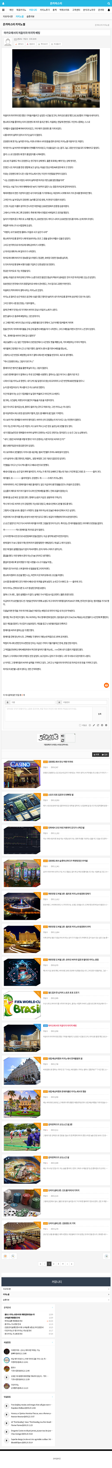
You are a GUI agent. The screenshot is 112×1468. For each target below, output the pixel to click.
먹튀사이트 (64, 9)
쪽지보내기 (44, 44)
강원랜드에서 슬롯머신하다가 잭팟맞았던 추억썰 (66, 860)
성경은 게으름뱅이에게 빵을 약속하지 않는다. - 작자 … (29, 1376)
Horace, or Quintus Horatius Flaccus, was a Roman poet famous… (32, 1413)
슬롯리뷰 (30, 16)
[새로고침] (98, 725)
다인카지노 (15, 1384)
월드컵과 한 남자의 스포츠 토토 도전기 (61, 992)
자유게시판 (8, 16)
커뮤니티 (33, 9)
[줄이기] (106, 725)
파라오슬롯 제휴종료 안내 (13, 1321)
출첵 (55, 9)
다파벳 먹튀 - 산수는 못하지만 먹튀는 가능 (25, 1350)
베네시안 (35, 465)
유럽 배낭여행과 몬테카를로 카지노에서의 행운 (65, 1091)
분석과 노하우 (89, 9)
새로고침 (62, 740)
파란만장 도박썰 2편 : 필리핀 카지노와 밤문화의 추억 (67, 926)
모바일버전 (57, 1458)
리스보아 (33, 387)
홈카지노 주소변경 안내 (12, 1324)
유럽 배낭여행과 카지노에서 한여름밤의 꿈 (63, 1058)
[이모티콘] (90, 725)
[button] (96, 754)
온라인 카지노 (60, 141)
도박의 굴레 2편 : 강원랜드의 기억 (59, 1223)
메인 (11, 9)
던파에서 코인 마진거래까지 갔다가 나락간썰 (64, 827)
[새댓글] (94, 725)
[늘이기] (102, 725)
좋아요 (20, 44)
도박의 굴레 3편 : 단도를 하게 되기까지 (61, 1190)
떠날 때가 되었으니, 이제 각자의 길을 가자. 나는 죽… (29, 1359)
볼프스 (13, 1367)
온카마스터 (103, 9)
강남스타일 (25, 322)
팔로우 (32, 44)
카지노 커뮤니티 (30, 141)
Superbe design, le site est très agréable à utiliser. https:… (32, 1439)
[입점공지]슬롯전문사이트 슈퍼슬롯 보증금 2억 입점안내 (23, 1327)
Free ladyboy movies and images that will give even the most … (32, 1404)
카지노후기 (45, 9)
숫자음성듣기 (62, 736)
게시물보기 (57, 44)
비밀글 (84, 725)
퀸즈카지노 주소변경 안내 (13, 1333)
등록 (99, 714)
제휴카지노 (21, 9)
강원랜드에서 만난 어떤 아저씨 (58, 761)
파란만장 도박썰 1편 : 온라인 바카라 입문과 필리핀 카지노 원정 (71, 959)
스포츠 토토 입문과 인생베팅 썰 (58, 794)
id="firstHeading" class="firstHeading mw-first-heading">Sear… (32, 1422)
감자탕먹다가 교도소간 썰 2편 (58, 1124)
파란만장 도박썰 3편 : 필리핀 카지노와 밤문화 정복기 (67, 893)
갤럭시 (23, 290)
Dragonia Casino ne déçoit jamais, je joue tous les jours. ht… (32, 1430)
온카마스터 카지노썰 (14, 24)
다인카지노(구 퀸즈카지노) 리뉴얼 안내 (17, 1330)
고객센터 (76, 9)
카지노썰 (20, 16)
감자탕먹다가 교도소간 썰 (56, 1157)
